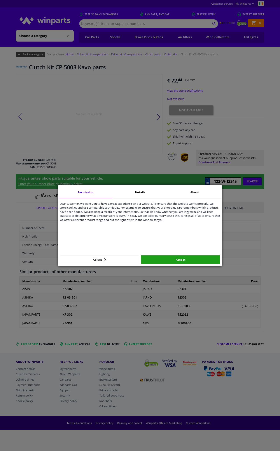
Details (140, 192)
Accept (181, 260)
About (194, 192)
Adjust (98, 260)
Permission (85, 192)
